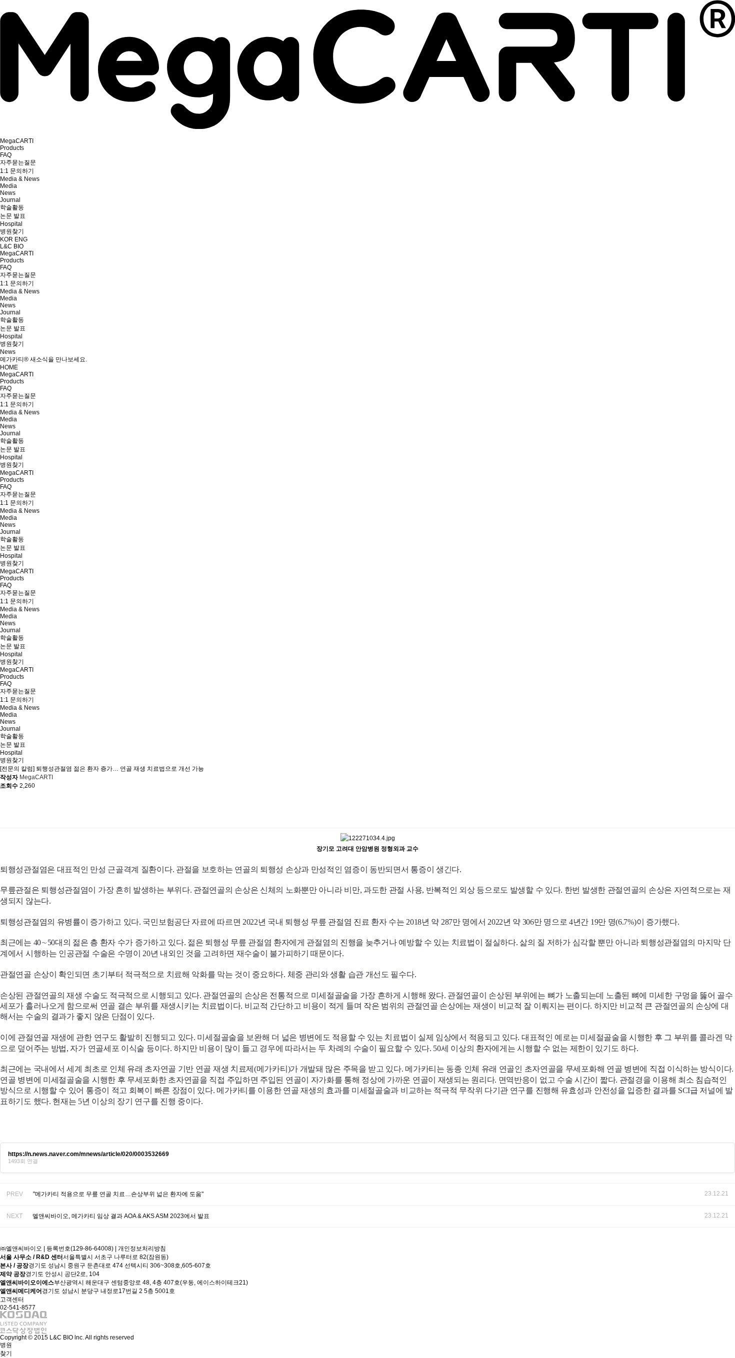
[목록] (725, 809)
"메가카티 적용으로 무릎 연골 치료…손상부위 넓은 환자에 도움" (118, 1194)
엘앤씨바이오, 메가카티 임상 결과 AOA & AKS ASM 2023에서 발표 (121, 1216)
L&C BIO (12, 246)
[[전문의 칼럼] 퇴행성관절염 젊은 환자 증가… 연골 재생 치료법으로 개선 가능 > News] (367, 126)
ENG (21, 239)
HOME (9, 367)
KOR (7, 239)
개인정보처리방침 (142, 1248)
